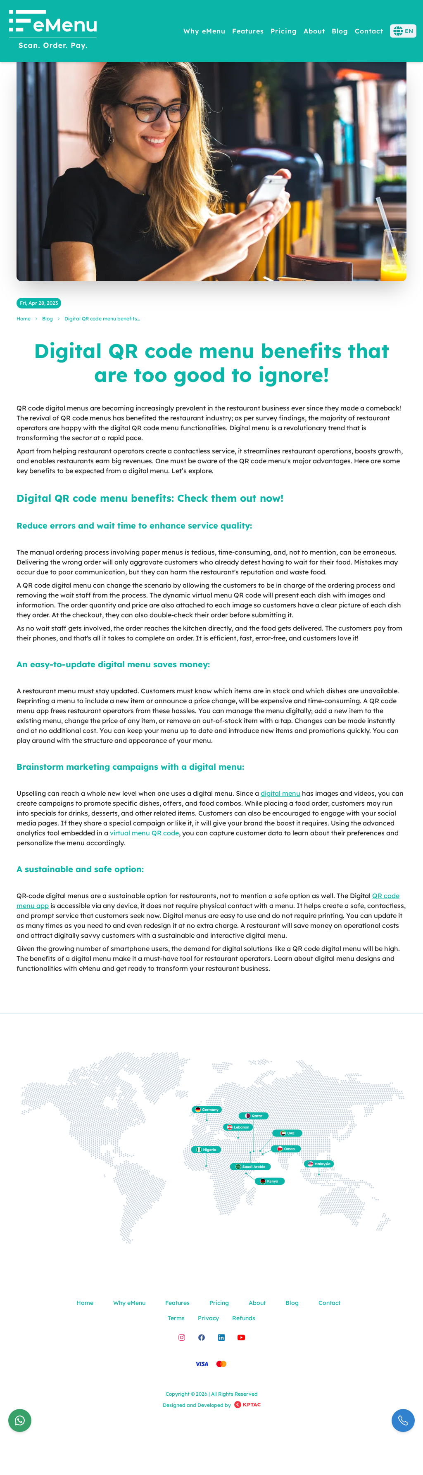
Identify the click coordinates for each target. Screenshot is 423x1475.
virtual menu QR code (144, 833)
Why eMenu (204, 31)
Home (24, 318)
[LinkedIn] (221, 1337)
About (314, 31)
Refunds (243, 1318)
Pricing (284, 31)
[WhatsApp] (19, 1420)
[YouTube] (241, 1337)
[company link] (247, 1405)
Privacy (208, 1318)
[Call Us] (403, 1420)
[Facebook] (202, 1337)
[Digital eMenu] (53, 31)
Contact (369, 31)
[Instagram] (182, 1337)
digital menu (280, 793)
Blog (340, 31)
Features (248, 31)
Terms (176, 1318)
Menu (382, 62)
